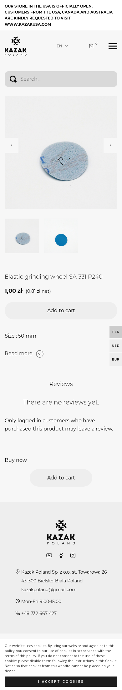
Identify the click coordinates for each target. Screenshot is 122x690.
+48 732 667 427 (39, 613)
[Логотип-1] (16, 46)
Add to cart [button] (61, 310)
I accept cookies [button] (61, 681)
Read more (19, 353)
